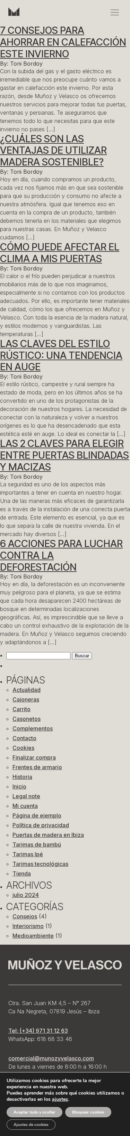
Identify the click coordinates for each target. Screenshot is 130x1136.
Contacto (24, 738)
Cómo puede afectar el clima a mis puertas (59, 253)
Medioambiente (33, 935)
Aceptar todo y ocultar (34, 1112)
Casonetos (26, 718)
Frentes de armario (37, 767)
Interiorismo (28, 926)
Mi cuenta (25, 805)
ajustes (60, 1099)
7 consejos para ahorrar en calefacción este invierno (63, 42)
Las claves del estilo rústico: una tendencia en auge (61, 355)
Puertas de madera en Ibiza (48, 834)
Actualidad (26, 689)
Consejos (24, 916)
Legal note (26, 796)
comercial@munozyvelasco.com (51, 1058)
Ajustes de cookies (31, 1124)
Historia (22, 776)
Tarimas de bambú (36, 844)
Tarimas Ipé (27, 854)
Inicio (19, 786)
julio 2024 (25, 894)
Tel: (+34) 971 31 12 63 (38, 1030)
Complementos (32, 728)
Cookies (23, 747)
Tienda (21, 873)
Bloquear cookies (88, 1112)
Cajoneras (25, 699)
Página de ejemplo (36, 815)
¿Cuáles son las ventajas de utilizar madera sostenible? (53, 150)
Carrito (21, 709)
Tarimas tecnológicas (40, 863)
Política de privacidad (40, 825)
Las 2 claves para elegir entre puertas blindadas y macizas (64, 455)
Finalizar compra (34, 757)
